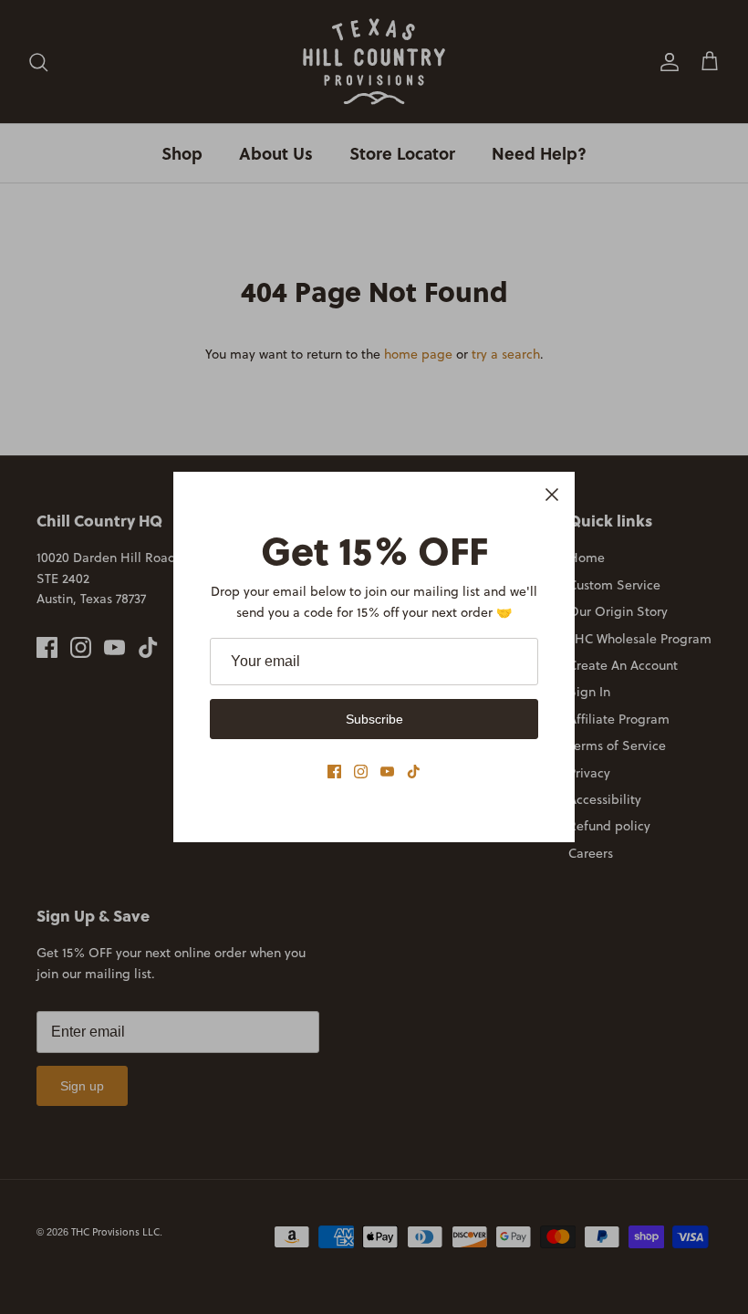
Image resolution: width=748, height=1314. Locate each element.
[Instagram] (361, 771)
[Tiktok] (414, 771)
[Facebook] (334, 771)
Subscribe (374, 719)
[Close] (552, 494)
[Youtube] (387, 771)
